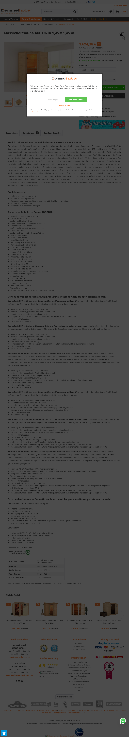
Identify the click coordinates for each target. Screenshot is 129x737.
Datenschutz (34, 112)
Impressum (43, 112)
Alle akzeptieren (76, 99)
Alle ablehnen (64, 105)
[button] (4, 733)
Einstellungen (53, 99)
